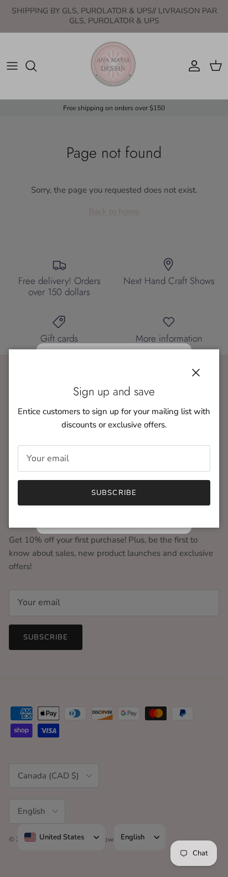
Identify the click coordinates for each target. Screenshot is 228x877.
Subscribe (113, 493)
